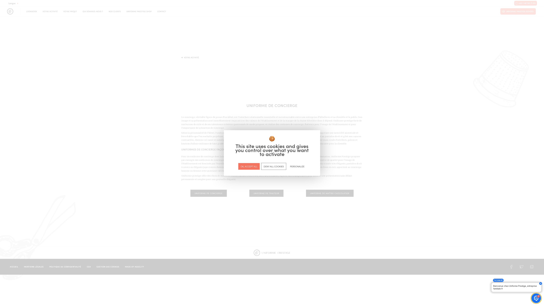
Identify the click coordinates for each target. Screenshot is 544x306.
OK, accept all (249, 166)
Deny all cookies (274, 166)
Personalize (297, 166)
